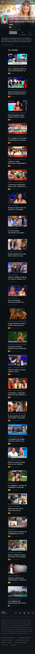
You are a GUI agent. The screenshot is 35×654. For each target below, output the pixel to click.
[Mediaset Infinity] (3, 2)
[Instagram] (28, 613)
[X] (33, 613)
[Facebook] (16, 613)
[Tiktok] (20, 613)
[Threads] (24, 613)
